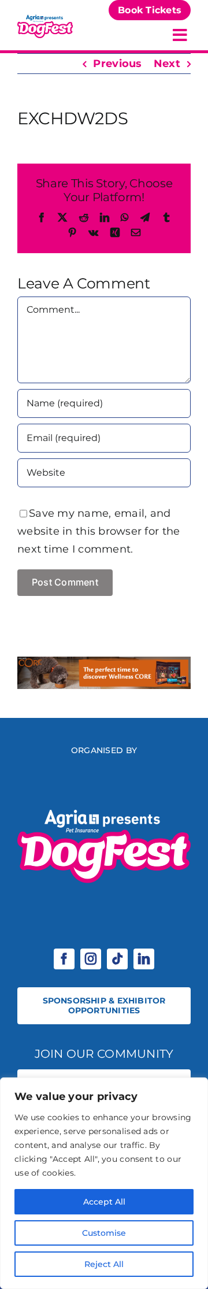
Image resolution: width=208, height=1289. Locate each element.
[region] (104, 1183)
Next (167, 63)
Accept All (104, 1202)
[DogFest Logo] (45, 18)
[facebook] (64, 959)
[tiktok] (117, 959)
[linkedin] (143, 959)
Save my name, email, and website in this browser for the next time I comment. (98, 531)
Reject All (104, 1264)
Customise (104, 1233)
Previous (117, 63)
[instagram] (90, 959)
